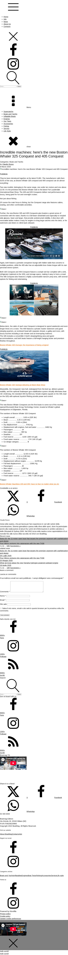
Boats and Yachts (10, 114)
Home (6, 17)
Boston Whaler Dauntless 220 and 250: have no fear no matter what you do (29, 484)
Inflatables (18, 876)
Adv (5, 19)
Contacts (7, 26)
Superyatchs (8, 112)
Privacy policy (5, 914)
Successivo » (15, 546)
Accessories (8, 124)
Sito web (3, 604)
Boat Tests (32, 876)
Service (6, 129)
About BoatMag (6, 834)
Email (2, 600)
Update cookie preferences (10, 919)
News (6, 22)
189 (8, 568)
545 (8, 546)
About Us (7, 24)
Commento (5, 592)
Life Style (7, 131)
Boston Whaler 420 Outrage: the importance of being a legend (24, 345)
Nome (3, 596)
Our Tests (7, 121)
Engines (7, 119)
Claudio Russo (8, 164)
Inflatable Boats (10, 116)
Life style (60, 876)
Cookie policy (5, 916)
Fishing (6, 126)
